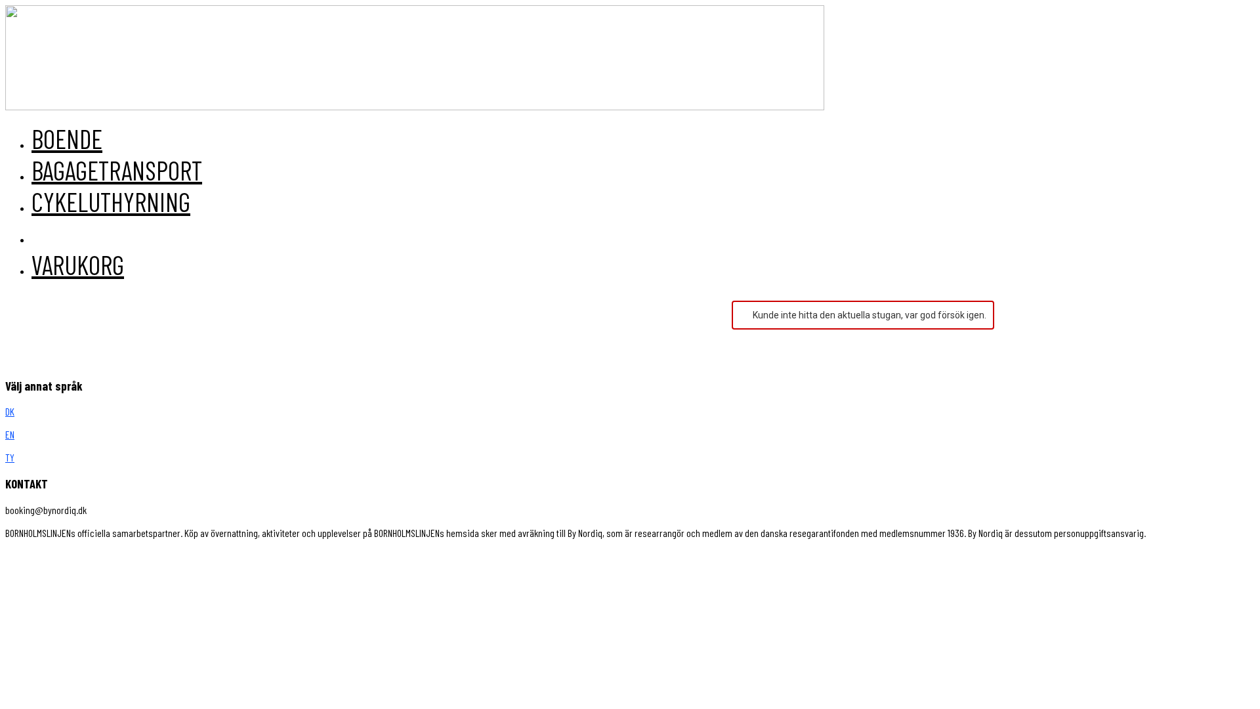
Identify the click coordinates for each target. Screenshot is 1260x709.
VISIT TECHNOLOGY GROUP (61, 555)
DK (9, 411)
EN (9, 434)
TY (9, 457)
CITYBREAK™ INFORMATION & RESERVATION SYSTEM (277, 555)
